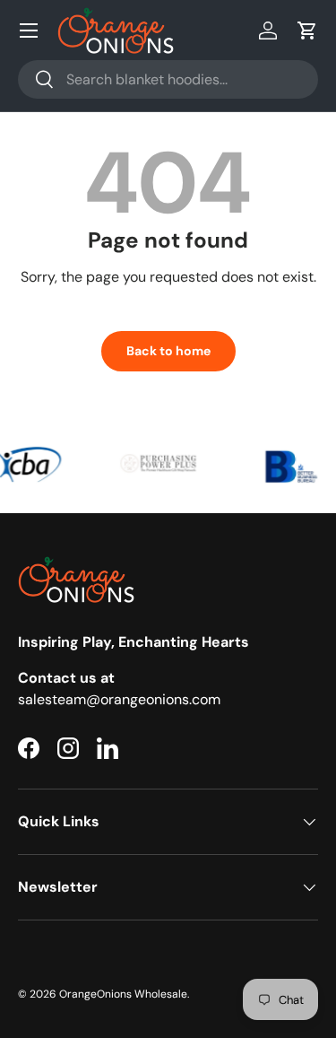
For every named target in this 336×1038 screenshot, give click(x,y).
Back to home (168, 351)
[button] (307, 30)
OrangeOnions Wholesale (123, 994)
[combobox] (168, 79)
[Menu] (28, 30)
